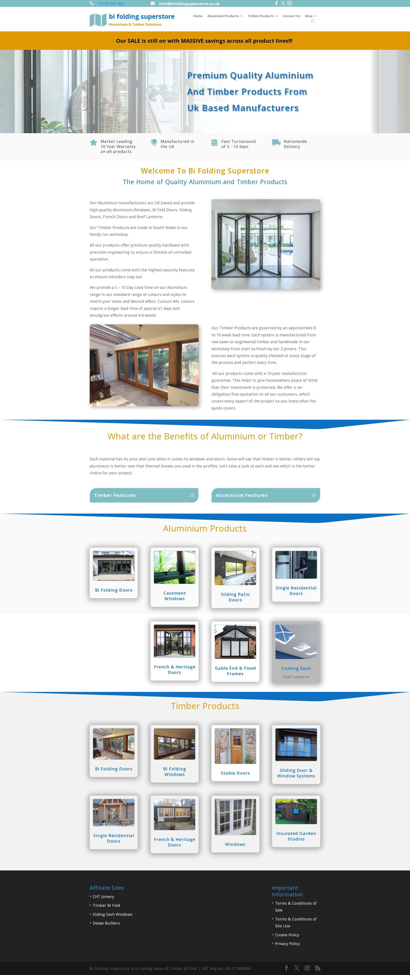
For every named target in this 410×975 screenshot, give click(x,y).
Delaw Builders (106, 923)
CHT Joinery (103, 896)
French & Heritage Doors (174, 669)
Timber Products (261, 16)
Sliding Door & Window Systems (296, 773)
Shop (309, 16)
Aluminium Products (223, 16)
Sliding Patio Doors (235, 597)
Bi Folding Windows (174, 771)
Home (198, 16)
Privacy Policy (287, 943)
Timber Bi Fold (106, 905)
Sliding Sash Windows (112, 914)
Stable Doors (235, 773)
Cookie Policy (287, 934)
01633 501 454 (111, 3)
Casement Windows (174, 595)
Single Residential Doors (296, 590)
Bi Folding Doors (114, 590)
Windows (235, 844)
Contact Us (291, 16)
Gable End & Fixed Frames (235, 671)
